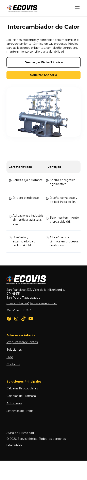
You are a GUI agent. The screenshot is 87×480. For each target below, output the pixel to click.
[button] (76, 8)
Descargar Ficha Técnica (43, 62)
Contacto (13, 364)
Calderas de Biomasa (21, 396)
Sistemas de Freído (20, 411)
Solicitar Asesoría (43, 75)
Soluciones (14, 349)
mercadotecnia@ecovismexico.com (31, 303)
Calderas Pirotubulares (22, 388)
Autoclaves (14, 403)
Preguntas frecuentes (22, 342)
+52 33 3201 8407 (18, 310)
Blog (9, 357)
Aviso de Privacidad (20, 433)
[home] (22, 8)
